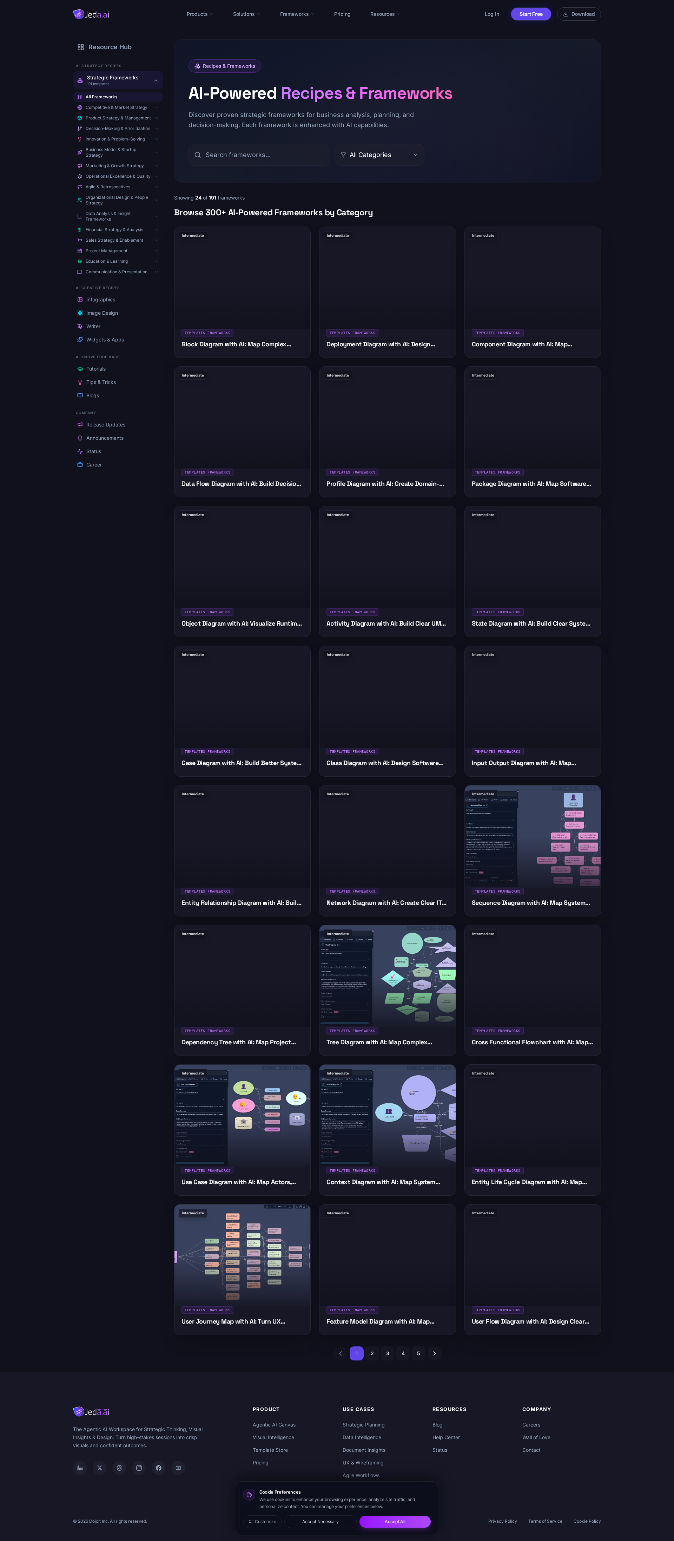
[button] (156, 107)
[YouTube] (178, 1468)
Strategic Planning (364, 1425)
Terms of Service (545, 1521)
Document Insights (364, 1450)
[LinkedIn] (80, 1468)
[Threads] (119, 1468)
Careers (531, 1425)
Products (197, 14)
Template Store (270, 1450)
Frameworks (294, 14)
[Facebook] (159, 1468)
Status (439, 1450)
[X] (100, 1468)
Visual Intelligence (273, 1437)
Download (583, 14)
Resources (382, 14)
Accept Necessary (320, 1521)
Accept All (395, 1521)
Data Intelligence (362, 1437)
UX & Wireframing (363, 1462)
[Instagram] (139, 1468)
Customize (265, 1521)
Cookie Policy (587, 1521)
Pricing (342, 14)
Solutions (244, 14)
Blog (437, 1425)
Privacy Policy (502, 1521)
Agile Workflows (361, 1475)
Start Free (531, 14)
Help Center (446, 1437)
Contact (531, 1450)
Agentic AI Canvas (274, 1425)
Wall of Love (536, 1437)
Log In (492, 14)
